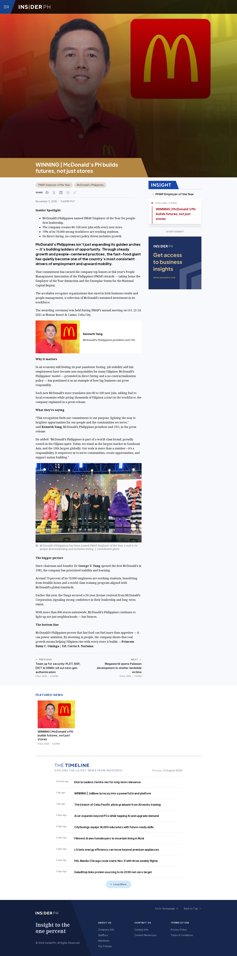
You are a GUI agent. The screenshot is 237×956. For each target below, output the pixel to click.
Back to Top (191, 908)
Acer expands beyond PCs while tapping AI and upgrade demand (116, 816)
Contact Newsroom (145, 935)
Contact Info (141, 929)
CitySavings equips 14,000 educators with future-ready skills (114, 827)
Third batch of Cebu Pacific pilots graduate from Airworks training (117, 804)
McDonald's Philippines (90, 184)
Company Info (106, 929)
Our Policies (105, 946)
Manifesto (103, 940)
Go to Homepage (165, 908)
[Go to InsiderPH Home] (34, 6)
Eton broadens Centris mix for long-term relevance (107, 782)
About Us (104, 922)
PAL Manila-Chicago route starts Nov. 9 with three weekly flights (116, 861)
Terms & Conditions (182, 935)
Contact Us (142, 922)
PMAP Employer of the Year (54, 184)
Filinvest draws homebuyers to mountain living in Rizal (109, 838)
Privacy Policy (179, 929)
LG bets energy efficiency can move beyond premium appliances (116, 849)
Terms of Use (180, 922)
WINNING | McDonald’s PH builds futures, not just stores (176, 214)
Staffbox (103, 935)
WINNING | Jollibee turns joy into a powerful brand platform (112, 793)
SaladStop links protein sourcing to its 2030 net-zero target (113, 872)
